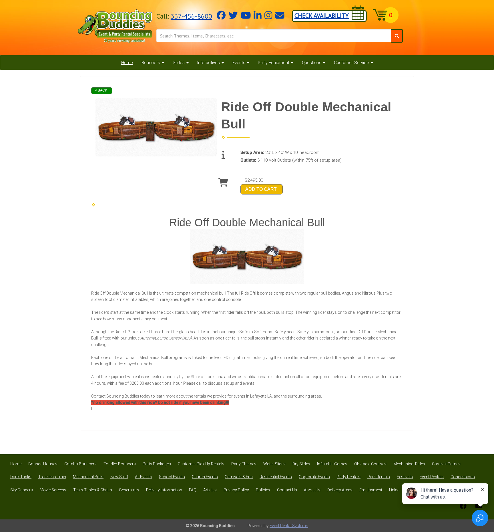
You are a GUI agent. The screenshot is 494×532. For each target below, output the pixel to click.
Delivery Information (164, 490)
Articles (210, 490)
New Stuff (119, 477)
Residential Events (276, 477)
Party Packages (157, 464)
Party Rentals (348, 477)
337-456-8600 (191, 16)
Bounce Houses (42, 464)
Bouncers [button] (151, 62)
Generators (129, 490)
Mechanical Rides (409, 464)
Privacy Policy (236, 490)
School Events (172, 477)
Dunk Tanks (20, 477)
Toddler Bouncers (119, 464)
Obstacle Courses (370, 464)
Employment (370, 490)
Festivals (405, 477)
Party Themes (243, 464)
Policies (263, 490)
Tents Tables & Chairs (92, 490)
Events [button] (239, 62)
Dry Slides (301, 464)
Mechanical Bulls (88, 477)
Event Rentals (432, 477)
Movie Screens (53, 490)
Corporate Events (314, 477)
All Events (143, 477)
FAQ (192, 490)
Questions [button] (312, 62)
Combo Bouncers (80, 464)
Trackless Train (52, 477)
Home (127, 62)
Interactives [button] (209, 62)
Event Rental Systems (289, 525)
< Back (101, 90)
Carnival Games (446, 464)
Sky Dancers (21, 490)
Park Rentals (378, 477)
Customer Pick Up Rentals (201, 464)
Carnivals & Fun (239, 477)
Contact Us (287, 490)
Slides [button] (179, 62)
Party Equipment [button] (274, 62)
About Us (312, 490)
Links (394, 490)
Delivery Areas (339, 490)
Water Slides (274, 464)
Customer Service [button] (352, 62)
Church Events (205, 477)
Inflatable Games (332, 464)
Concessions (463, 477)
